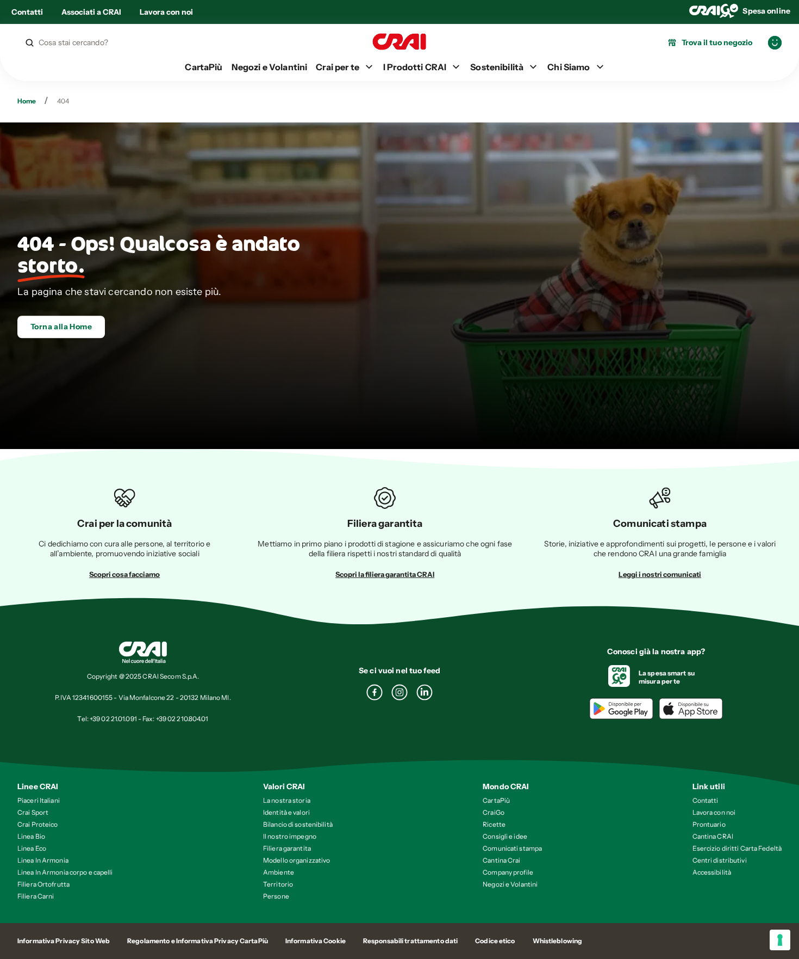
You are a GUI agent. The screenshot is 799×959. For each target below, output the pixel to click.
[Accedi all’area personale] (775, 43)
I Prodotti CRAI (414, 67)
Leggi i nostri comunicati (660, 574)
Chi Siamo (568, 67)
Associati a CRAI (91, 12)
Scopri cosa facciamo (124, 574)
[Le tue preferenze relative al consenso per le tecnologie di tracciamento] (780, 940)
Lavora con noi (166, 12)
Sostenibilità (496, 67)
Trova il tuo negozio (717, 42)
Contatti (27, 12)
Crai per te (337, 67)
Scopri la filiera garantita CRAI (384, 574)
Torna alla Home (61, 326)
